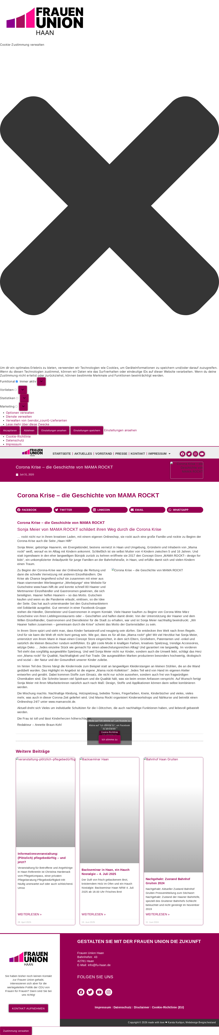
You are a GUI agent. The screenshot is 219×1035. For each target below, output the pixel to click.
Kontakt (138, 453)
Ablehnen (29, 430)
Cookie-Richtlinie (18, 436)
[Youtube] (99, 992)
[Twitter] (90, 992)
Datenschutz (15, 440)
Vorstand (103, 453)
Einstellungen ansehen (53, 430)
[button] (109, 206)
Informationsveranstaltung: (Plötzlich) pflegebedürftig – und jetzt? (42, 858)
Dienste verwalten (19, 416)
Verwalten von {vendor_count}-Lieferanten (36, 420)
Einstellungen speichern (87, 430)
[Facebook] (80, 992)
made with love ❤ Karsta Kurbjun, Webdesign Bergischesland (182, 1022)
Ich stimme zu (109, 739)
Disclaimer (141, 1007)
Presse (121, 453)
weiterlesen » (30, 914)
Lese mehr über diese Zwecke (27, 424)
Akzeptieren (10, 430)
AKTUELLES (83, 453)
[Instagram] (108, 992)
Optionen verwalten (20, 412)
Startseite (62, 453)
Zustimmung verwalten (16, 1030)
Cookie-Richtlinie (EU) (168, 1007)
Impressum (13, 444)
